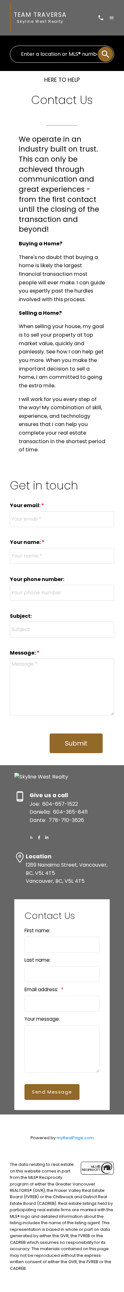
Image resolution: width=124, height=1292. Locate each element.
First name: (37, 930)
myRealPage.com (75, 1137)
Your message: (42, 1019)
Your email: (25, 505)
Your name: (26, 542)
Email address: (41, 989)
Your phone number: (37, 579)
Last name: (37, 960)
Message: (23, 652)
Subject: (21, 616)
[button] (31, 837)
